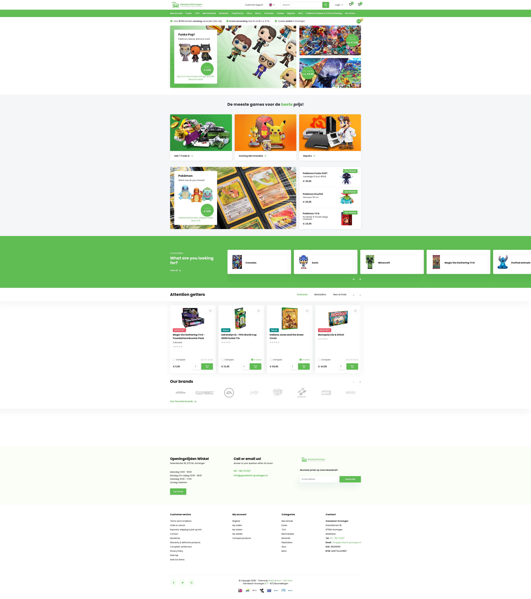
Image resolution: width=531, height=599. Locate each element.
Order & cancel (177, 525)
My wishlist (237, 534)
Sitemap (174, 555)
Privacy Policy (176, 551)
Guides (280, 13)
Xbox (249, 13)
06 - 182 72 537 (242, 471)
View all (174, 270)
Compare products (241, 538)
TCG (197, 13)
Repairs (291, 13)
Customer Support (254, 4)
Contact (174, 534)
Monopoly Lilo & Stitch (331, 334)
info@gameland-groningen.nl (250, 475)
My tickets (237, 529)
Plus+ (279, 580)
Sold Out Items (177, 559)
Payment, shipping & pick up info (186, 529)
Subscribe (350, 479)
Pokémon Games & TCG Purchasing (324, 13)
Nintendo (223, 13)
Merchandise (209, 13)
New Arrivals (176, 13)
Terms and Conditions (181, 521)
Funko (189, 13)
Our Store (350, 13)
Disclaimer (175, 538)
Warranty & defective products (185, 542)
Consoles (269, 13)
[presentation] (354, 279)
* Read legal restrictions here (312, 485)
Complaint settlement (181, 546)
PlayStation (238, 13)
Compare (180, 359)
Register (236, 521)
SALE (300, 13)
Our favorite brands (181, 401)
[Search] (325, 5)
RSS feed (288, 580)
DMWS (271, 580)
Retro (258, 13)
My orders (237, 525)
